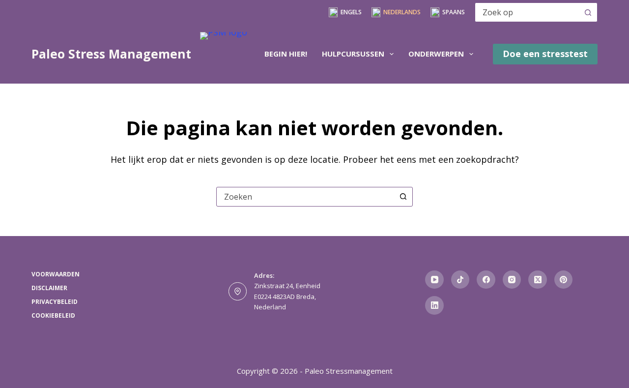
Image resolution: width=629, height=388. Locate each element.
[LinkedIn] (434, 305)
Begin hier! (285, 54)
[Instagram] (512, 279)
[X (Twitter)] (537, 279)
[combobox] (526, 12)
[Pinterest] (563, 279)
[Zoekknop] (587, 12)
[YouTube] (434, 279)
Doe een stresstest (545, 54)
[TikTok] (460, 279)
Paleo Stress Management (111, 53)
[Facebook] (486, 279)
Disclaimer (49, 288)
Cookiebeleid (53, 316)
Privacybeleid (54, 302)
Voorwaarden (55, 274)
